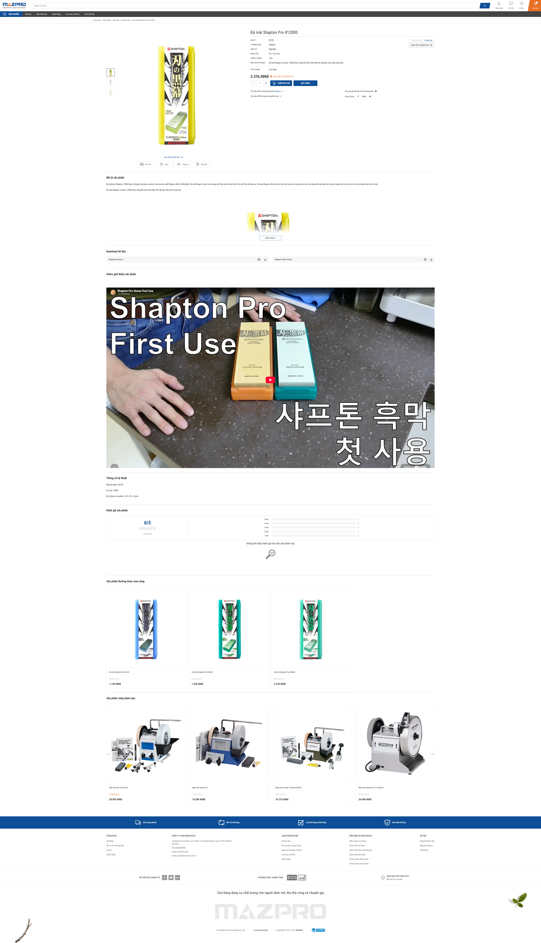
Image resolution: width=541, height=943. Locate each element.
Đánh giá (204, 164)
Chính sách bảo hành (357, 854)
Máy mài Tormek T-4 (200, 787)
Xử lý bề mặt (89, 14)
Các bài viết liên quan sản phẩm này (264, 96)
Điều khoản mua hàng (357, 841)
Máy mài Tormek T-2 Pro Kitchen (371, 787)
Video (167, 164)
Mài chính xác (41, 14)
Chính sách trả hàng (357, 845)
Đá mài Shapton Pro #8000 (284, 672)
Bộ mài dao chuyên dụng (291, 845)
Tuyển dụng (110, 854)
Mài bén (28, 14)
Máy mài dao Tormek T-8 (118, 787)
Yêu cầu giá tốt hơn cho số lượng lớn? (359, 91)
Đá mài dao (286, 841)
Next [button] (432, 754)
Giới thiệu (110, 841)
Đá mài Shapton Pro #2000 (202, 672)
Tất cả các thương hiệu (115, 845)
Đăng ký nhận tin (426, 845)
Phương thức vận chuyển (359, 863)
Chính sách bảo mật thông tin (360, 850)
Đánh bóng (56, 14)
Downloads (424, 850)
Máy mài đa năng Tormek (291, 850)
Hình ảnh (148, 164)
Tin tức (109, 850)
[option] (110, 72)
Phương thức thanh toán (358, 859)
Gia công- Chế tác (72, 14)
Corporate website (261, 930)
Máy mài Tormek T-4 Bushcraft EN (288, 787)
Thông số (185, 164)
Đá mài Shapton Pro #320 (119, 672)
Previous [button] (109, 754)
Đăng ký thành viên (427, 841)
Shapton (277, 91)
